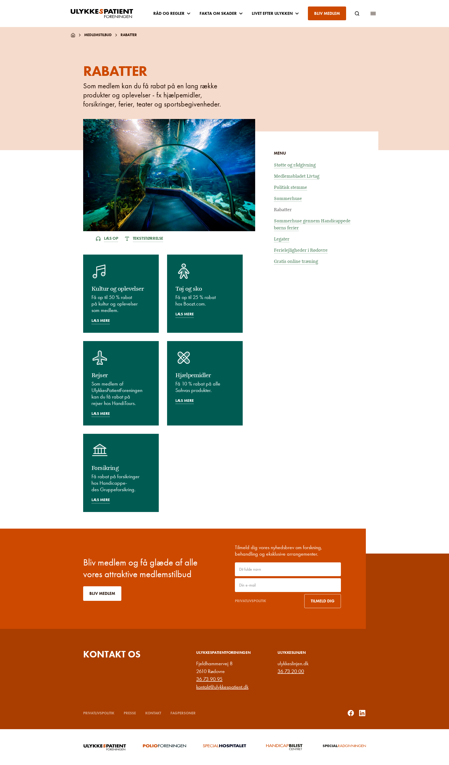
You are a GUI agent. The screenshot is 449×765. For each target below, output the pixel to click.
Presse (130, 713)
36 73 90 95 (209, 679)
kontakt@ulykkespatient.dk (222, 686)
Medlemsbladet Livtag (296, 176)
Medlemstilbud (98, 34)
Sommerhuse (288, 198)
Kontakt (153, 713)
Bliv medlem (327, 13)
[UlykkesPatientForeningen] (106, 13)
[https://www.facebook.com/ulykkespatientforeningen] (350, 713)
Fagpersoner (183, 713)
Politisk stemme (290, 187)
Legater (281, 239)
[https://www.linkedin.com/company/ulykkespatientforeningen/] (362, 713)
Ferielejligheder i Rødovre (301, 250)
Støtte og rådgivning (295, 165)
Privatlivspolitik (250, 600)
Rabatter (283, 209)
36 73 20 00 (291, 671)
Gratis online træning (296, 261)
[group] (104, 747)
